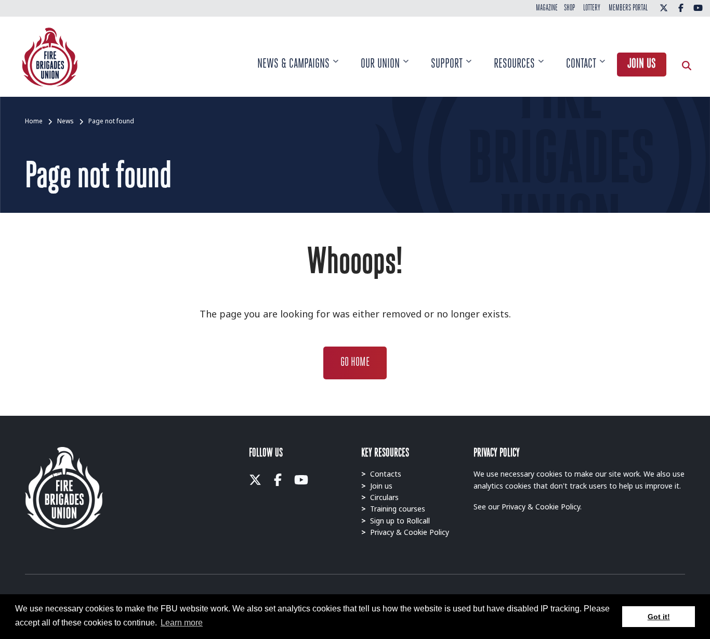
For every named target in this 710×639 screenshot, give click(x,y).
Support (451, 70)
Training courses (393, 509)
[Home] (49, 55)
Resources (519, 70)
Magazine (547, 8)
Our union (385, 70)
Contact (585, 70)
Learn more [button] (182, 622)
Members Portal (628, 8)
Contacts (381, 474)
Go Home (355, 362)
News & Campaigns (297, 70)
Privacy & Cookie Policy (405, 532)
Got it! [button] (659, 616)
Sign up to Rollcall (395, 521)
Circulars (380, 497)
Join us (641, 64)
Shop (569, 8)
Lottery (591, 8)
